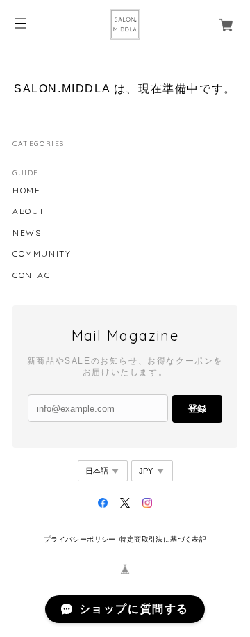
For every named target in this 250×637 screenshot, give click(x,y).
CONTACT (34, 275)
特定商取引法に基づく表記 (162, 539)
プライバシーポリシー (80, 539)
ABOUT (28, 211)
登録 (197, 408)
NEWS (26, 233)
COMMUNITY (41, 254)
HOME (26, 190)
